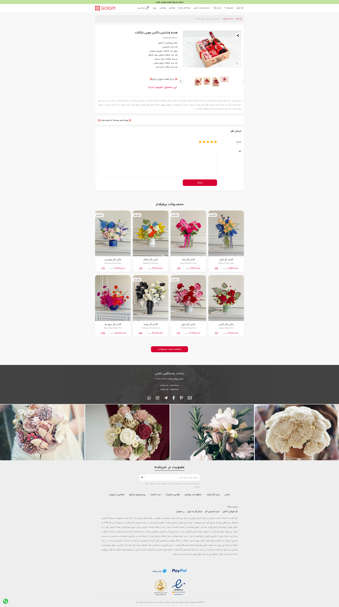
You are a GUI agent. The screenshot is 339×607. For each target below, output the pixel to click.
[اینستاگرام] (157, 398)
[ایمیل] (190, 398)
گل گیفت (240, 8)
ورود (155, 8)
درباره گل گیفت (213, 494)
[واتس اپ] (149, 398)
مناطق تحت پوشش (193, 494)
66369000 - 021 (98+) (169, 385)
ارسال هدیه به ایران (202, 8)
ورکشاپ (162, 8)
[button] (228, 8)
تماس (227, 494)
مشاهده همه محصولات (169, 349)
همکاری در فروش (116, 494)
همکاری (172, 8)
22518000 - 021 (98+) (169, 389)
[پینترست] (181, 398)
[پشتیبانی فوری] (166, 398)
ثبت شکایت (155, 494)
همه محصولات (227, 19)
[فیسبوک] (173, 398)
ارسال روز (142, 8)
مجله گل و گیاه (184, 8)
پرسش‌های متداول (137, 494)
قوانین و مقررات (172, 494)
